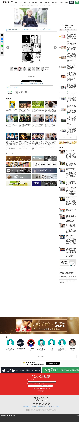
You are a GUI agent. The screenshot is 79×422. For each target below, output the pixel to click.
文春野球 (61, 2)
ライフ (7, 87)
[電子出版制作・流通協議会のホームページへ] (28, 410)
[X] (37, 404)
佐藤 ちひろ (69, 41)
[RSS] (49, 404)
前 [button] (7, 47)
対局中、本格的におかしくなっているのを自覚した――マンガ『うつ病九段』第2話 (29, 29)
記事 (20, 5)
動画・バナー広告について (42, 406)
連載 (33, 2)
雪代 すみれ (69, 103)
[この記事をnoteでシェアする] (1, 49)
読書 (53, 2)
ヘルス (14, 87)
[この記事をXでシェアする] (2, 35)
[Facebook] (34, 404)
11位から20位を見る (68, 137)
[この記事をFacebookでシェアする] (2, 39)
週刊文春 (36, 2)
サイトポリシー (51, 406)
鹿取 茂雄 (69, 124)
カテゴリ (25, 2)
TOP (6, 5)
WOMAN (45, 2)
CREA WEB (9, 415)
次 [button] (55, 47)
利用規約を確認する (36, 388)
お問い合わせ (34, 406)
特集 (29, 2)
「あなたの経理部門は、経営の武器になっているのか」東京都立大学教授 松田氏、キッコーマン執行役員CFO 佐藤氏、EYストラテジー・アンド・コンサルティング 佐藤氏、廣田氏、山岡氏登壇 (38, 145)
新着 (16, 2)
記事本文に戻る (31, 76)
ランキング (20, 2)
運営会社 (58, 406)
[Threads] (40, 404)
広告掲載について (26, 406)
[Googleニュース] (43, 404)
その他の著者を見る (41, 356)
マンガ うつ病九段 (15, 5)
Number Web (3, 415)
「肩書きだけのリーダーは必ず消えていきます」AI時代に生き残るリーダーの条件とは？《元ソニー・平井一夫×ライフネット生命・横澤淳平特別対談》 (51, 144)
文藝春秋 (41, 2)
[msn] (46, 404)
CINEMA (49, 2)
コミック (56, 2)
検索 (67, 2)
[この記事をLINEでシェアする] (2, 46)
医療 (10, 87)
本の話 (14, 415)
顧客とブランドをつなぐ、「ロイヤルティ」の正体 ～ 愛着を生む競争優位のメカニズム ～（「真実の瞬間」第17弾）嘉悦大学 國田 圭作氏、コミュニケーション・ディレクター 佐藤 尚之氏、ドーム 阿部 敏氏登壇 (12, 145)
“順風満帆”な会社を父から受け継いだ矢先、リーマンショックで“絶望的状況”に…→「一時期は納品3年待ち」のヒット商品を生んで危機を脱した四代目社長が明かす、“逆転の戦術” (25, 145)
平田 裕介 (69, 61)
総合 (70, 27)
